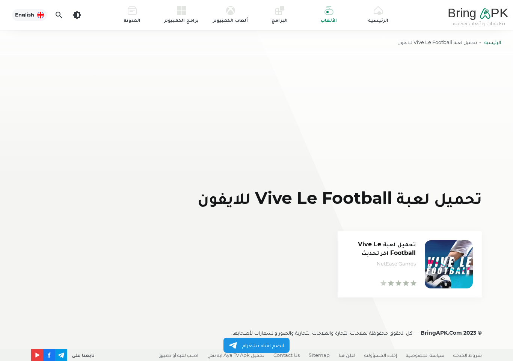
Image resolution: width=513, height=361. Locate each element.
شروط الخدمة (467, 355)
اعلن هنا (347, 355)
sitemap (319, 355)
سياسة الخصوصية (425, 355)
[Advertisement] (256, 122)
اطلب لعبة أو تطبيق (178, 355)
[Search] (59, 15)
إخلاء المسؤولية (380, 355)
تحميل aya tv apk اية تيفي (235, 355)
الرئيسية (492, 42)
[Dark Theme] (77, 15)
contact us (286, 355)
